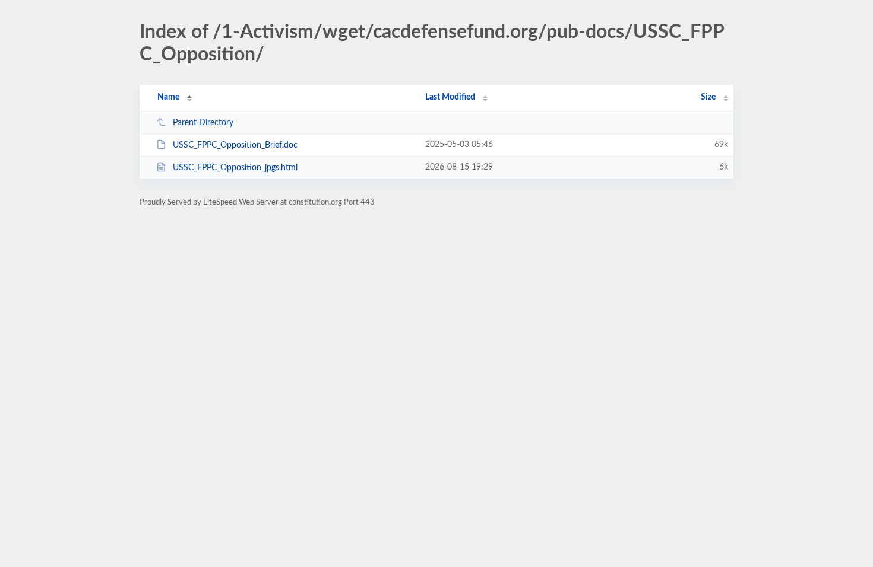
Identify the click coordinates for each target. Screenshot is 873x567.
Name (168, 97)
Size (708, 97)
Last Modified (450, 97)
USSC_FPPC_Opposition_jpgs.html (235, 168)
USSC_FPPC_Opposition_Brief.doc (235, 145)
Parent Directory (203, 123)
